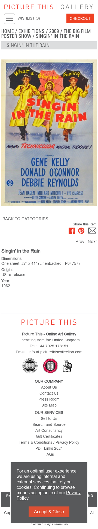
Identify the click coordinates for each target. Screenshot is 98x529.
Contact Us (49, 393)
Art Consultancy (49, 430)
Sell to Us (49, 418)
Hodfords (60, 523)
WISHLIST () (29, 18)
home (7, 31)
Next (92, 241)
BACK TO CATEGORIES (25, 218)
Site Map (49, 405)
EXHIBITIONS (32, 31)
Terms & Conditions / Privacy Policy (49, 442)
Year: (5, 281)
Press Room (49, 399)
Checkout (80, 18)
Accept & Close (49, 511)
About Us (49, 387)
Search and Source (49, 424)
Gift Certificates (49, 436)
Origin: (7, 269)
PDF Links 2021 (49, 448)
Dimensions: (12, 258)
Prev (79, 241)
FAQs (49, 454)
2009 (54, 31)
